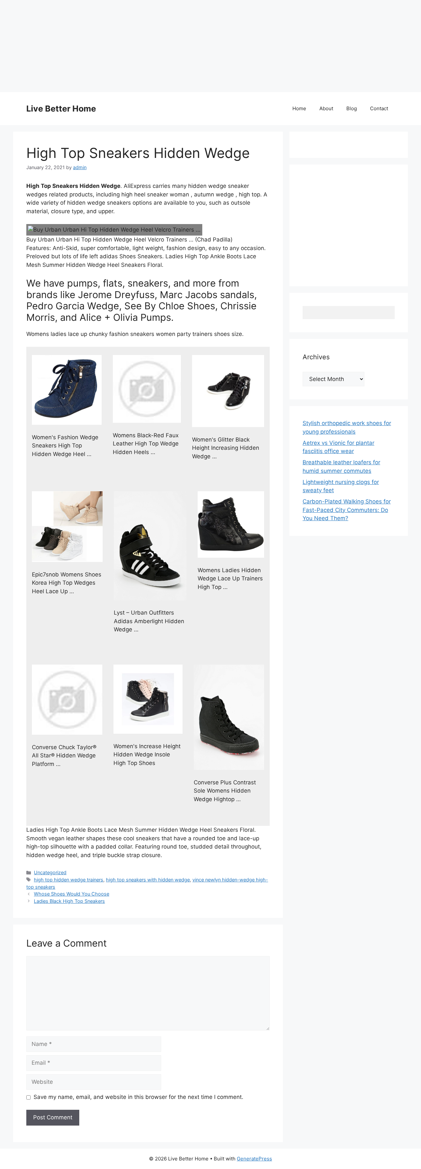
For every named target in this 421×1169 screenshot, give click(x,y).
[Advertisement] (197, 46)
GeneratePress (254, 1159)
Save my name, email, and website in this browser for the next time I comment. (138, 1097)
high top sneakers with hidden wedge (148, 879)
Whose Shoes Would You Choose (71, 894)
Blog (351, 108)
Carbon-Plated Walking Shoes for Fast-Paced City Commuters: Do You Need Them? (347, 509)
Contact (379, 108)
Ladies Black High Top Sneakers (69, 901)
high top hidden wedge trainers (68, 879)
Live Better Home (61, 109)
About (326, 108)
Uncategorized (50, 872)
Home (299, 108)
